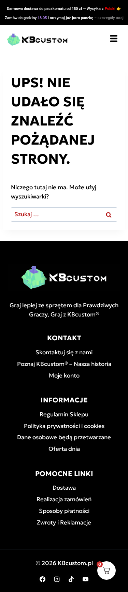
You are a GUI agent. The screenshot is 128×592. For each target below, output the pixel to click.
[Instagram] (57, 579)
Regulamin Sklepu (64, 414)
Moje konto (64, 375)
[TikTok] (71, 579)
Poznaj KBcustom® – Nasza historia (64, 364)
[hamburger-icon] (113, 39)
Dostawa (64, 487)
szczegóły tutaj (111, 18)
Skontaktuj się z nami (64, 352)
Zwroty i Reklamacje (64, 522)
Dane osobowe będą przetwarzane (64, 437)
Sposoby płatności (64, 511)
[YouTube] (85, 579)
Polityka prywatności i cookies (64, 426)
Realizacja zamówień (64, 499)
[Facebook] (42, 579)
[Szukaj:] (64, 214)
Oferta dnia (64, 449)
